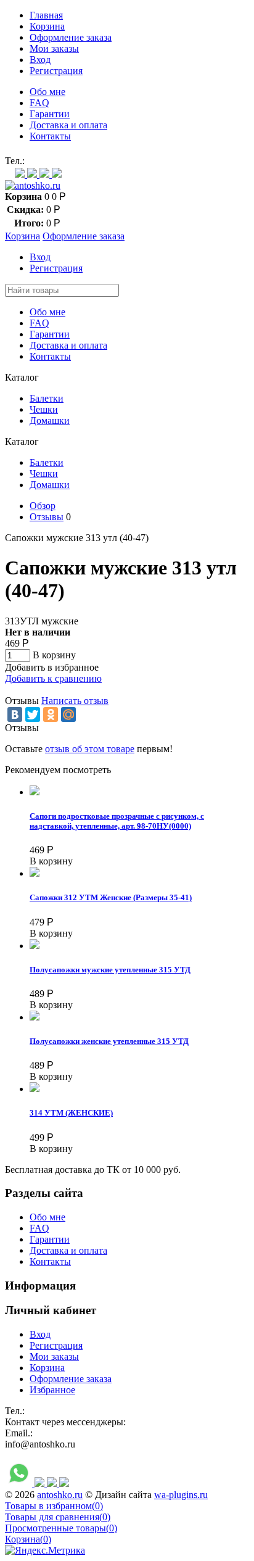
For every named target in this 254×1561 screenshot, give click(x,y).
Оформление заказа (71, 37)
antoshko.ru (60, 1494)
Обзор (42, 505)
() (54, 1506)
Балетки (46, 398)
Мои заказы (54, 48)
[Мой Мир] (68, 714)
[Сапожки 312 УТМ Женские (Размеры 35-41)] (34, 873)
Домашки (50, 420)
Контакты (50, 136)
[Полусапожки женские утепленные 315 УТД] (34, 1017)
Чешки (44, 409)
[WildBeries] (57, 174)
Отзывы (46, 516)
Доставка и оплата (68, 125)
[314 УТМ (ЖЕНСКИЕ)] (34, 1088)
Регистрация (56, 70)
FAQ (39, 102)
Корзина (47, 26)
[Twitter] (32, 714)
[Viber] (33, 174)
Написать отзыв (75, 700)
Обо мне (47, 91)
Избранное (52, 1390)
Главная (46, 15)
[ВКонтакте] (14, 714)
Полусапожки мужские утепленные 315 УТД (110, 969)
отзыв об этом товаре (89, 748)
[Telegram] (45, 174)
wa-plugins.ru (181, 1494)
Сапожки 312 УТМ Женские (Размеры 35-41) (111, 897)
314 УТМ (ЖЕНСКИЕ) (71, 1112)
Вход (40, 59)
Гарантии (50, 114)
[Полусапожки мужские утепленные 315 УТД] (34, 945)
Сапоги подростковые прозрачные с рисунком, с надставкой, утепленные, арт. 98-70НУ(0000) (117, 820)
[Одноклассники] (50, 714)
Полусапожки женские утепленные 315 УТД (109, 1041)
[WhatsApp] (21, 174)
